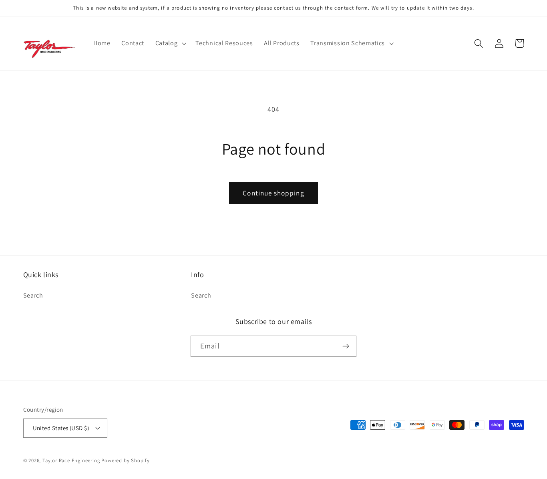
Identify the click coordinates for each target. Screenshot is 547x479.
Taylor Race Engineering (71, 460)
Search (33, 295)
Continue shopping (273, 192)
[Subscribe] (346, 346)
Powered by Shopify (125, 460)
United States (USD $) (61, 428)
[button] (170, 43)
